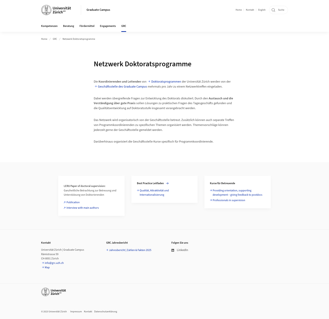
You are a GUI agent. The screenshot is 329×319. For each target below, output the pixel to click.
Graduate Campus (98, 10)
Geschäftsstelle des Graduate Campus (122, 86)
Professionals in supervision (229, 200)
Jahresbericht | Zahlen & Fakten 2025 (130, 250)
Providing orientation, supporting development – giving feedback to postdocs (237, 193)
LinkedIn (182, 250)
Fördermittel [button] (87, 26)
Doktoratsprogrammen (166, 81)
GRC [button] (123, 26)
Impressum (76, 311)
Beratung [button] (68, 26)
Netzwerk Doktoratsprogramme (79, 39)
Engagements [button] (108, 26)
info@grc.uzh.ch (54, 263)
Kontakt (250, 10)
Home (239, 10)
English (262, 10)
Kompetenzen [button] (49, 26)
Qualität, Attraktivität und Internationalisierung (154, 193)
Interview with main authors (82, 208)
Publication (73, 202)
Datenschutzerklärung (105, 311)
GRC (55, 39)
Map (47, 267)
